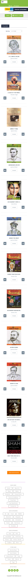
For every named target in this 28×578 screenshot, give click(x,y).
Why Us (17, 559)
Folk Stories (17, 523)
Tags (13, 562)
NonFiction (18, 536)
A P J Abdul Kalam (14, 56)
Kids (17, 533)
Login (10, 5)
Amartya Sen (14, 383)
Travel (12, 514)
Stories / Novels (17, 539)
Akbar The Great (14, 238)
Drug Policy (13, 500)
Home (8, 488)
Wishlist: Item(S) (18, 15)
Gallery (17, 491)
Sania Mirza (14, 204)
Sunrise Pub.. (14, 276)
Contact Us (13, 506)
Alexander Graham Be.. (14, 310)
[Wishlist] (5, 61)
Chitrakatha (18, 520)
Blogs (9, 491)
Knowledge (8, 536)
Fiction (8, 523)
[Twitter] (12, 570)
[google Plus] (14, 570)
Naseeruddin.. (14, 458)
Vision (9, 559)
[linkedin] (17, 570)
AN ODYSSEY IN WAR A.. (14, 419)
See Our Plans (13, 550)
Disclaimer (7, 494)
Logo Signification (13, 503)
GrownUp (13, 526)
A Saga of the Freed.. (14, 92)
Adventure (8, 517)
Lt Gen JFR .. (14, 421)
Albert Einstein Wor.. (14, 274)
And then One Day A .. (14, 456)
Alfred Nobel (14, 347)
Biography (18, 517)
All (5, 514)
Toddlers (9, 542)
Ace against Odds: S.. (14, 202)
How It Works (13, 553)
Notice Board (10, 556)
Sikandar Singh (14, 94)
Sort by (8, 31)
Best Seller (8, 520)
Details (14, 62)
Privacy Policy (18, 494)
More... (17, 542)
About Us (17, 488)
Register (17, 5)
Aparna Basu (14, 131)
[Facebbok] (9, 570)
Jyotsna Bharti (14, 58)
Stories (7, 539)
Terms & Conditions (13, 497)
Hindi (10, 533)
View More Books (14, 472)
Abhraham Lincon (14, 165)
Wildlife (20, 514)
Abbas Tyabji (14, 128)
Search (7, 15)
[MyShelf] (23, 61)
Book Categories (21, 9)
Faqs (19, 556)
